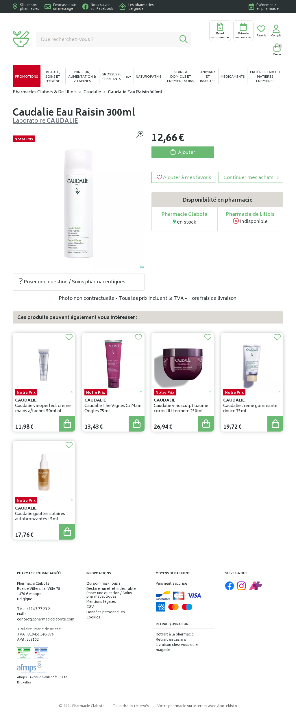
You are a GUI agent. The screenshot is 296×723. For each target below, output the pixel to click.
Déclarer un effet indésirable (111, 589)
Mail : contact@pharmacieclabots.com (45, 617)
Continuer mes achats (249, 178)
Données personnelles (105, 612)
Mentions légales (101, 602)
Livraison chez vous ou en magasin (177, 647)
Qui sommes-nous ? (103, 584)
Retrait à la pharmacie (175, 635)
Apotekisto (197, 706)
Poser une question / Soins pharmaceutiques (74, 282)
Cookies (93, 618)
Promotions (26, 77)
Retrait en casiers (171, 640)
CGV (90, 607)
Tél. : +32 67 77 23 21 (34, 609)
